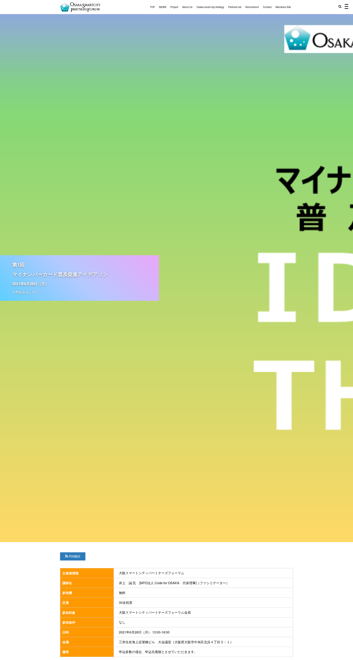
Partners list (234, 7)
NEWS (162, 7)
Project (174, 7)
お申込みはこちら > (28, 292)
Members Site (283, 7)
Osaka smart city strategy (210, 7)
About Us (187, 7)
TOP (152, 7)
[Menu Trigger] (346, 6)
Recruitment (252, 7)
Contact (267, 7)
